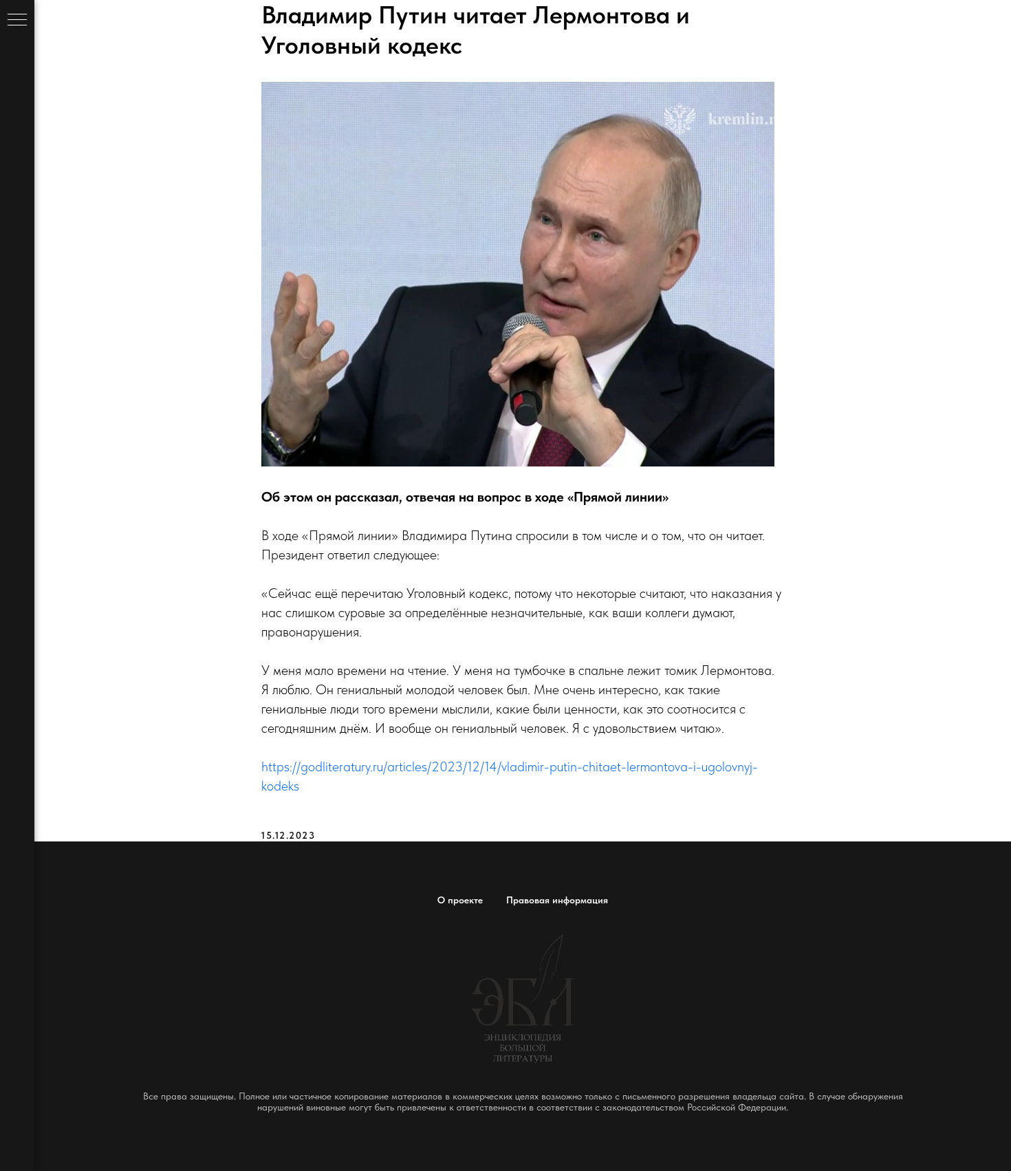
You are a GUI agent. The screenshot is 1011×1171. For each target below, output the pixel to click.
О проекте (460, 899)
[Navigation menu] (17, 21)
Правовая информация (557, 899)
